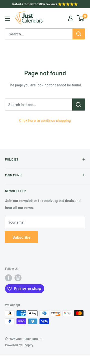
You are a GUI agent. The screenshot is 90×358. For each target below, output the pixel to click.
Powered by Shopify (19, 345)
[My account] (70, 18)
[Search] (78, 33)
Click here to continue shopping (45, 120)
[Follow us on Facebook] (8, 277)
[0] (81, 18)
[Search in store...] (78, 104)
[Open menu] (7, 19)
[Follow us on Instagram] (18, 277)
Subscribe (21, 237)
